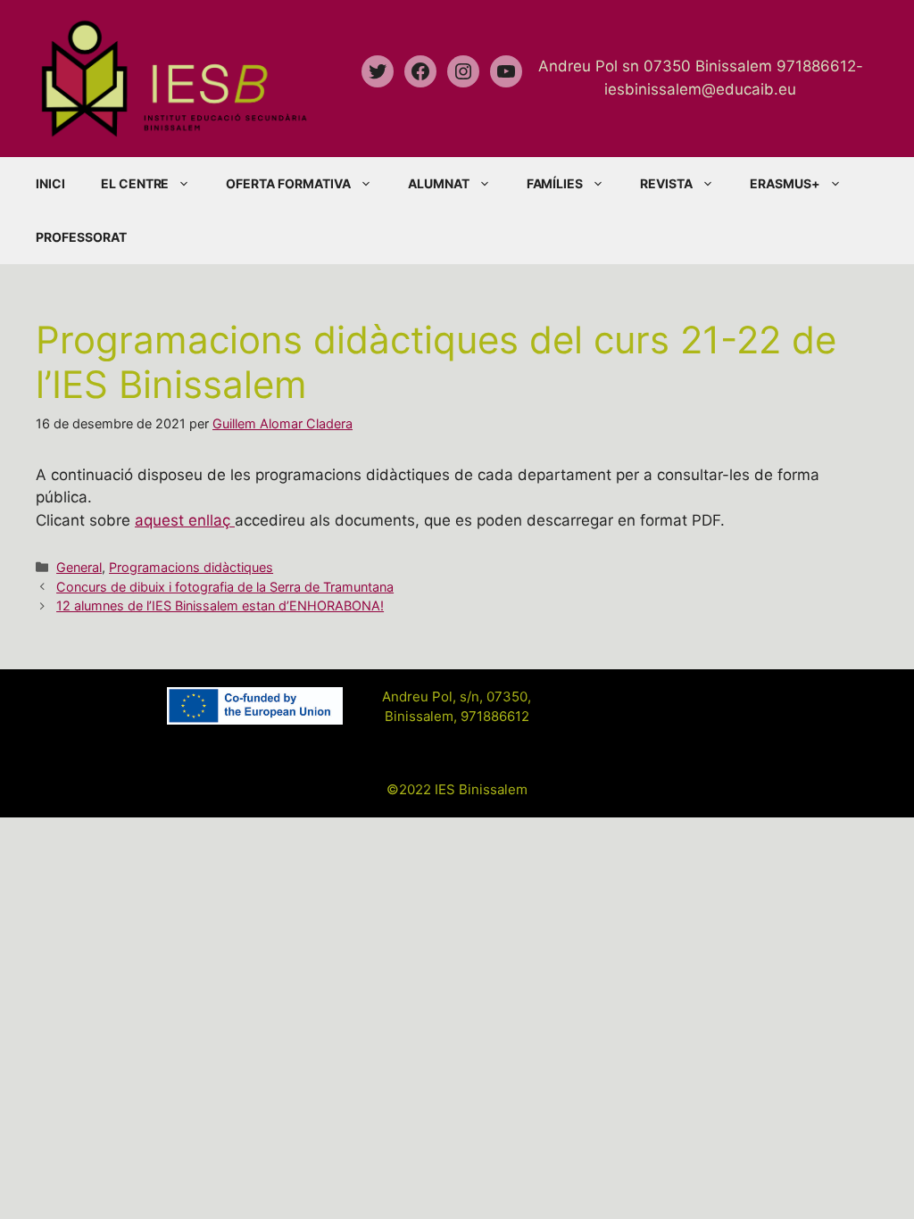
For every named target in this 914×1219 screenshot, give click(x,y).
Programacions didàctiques (191, 567)
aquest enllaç (185, 520)
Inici (50, 183)
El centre (135, 183)
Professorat (81, 237)
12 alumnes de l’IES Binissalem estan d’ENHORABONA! (220, 605)
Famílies (555, 183)
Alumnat (438, 183)
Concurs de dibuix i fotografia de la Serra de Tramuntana (225, 586)
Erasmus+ (785, 183)
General (79, 567)
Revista (666, 183)
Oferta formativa (288, 183)
